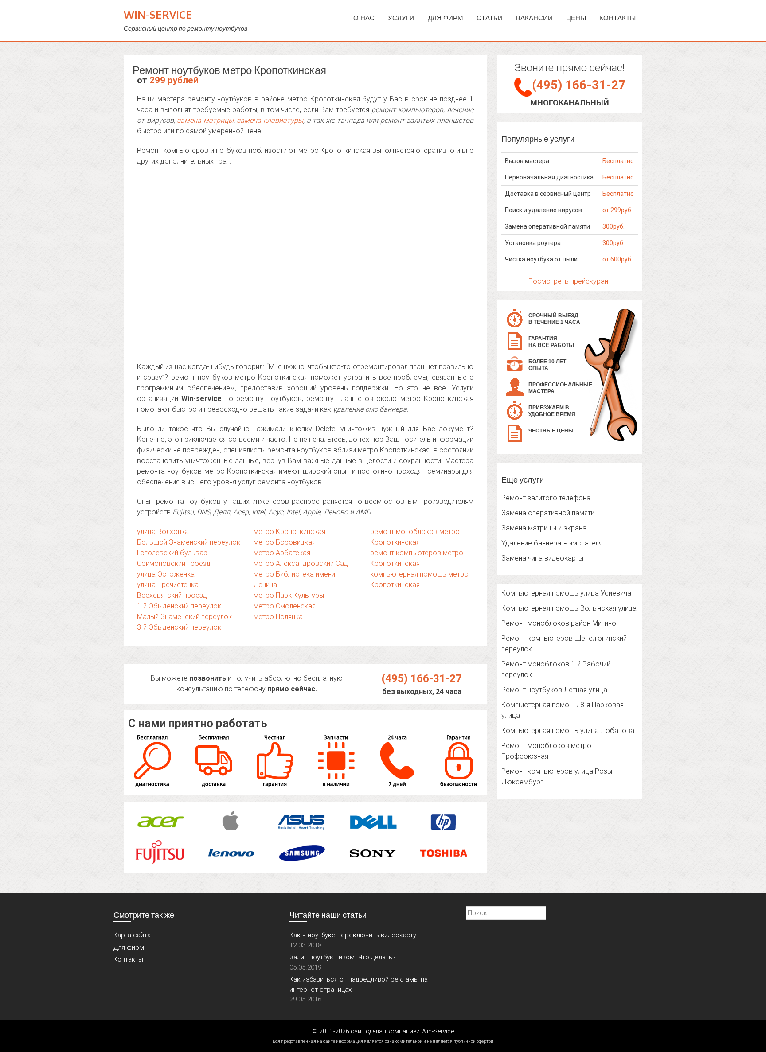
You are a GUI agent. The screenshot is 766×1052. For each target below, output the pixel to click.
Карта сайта (132, 935)
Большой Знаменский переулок (188, 542)
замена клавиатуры (270, 120)
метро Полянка (278, 616)
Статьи (490, 18)
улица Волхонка (163, 531)
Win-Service (158, 14)
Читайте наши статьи (328, 915)
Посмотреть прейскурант (569, 281)
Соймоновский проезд (174, 563)
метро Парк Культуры (289, 595)
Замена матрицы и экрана (543, 528)
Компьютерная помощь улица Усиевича (566, 593)
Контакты (617, 18)
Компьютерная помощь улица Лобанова (567, 730)
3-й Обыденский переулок (179, 627)
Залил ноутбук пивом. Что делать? (342, 957)
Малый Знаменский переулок (184, 616)
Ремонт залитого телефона (545, 498)
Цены (576, 18)
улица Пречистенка (168, 585)
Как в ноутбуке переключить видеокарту (352, 935)
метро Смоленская (285, 606)
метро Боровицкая (285, 542)
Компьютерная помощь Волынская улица (569, 608)
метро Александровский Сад (301, 563)
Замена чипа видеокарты (542, 558)
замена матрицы (205, 120)
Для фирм (128, 947)
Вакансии (534, 18)
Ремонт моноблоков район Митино (558, 623)
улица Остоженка (166, 574)
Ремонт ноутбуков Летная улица (554, 690)
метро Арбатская (282, 553)
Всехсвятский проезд (172, 595)
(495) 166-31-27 (422, 678)
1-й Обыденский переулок (179, 606)
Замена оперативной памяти (547, 513)
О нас (364, 18)
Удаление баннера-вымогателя (551, 543)
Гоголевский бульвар (172, 553)
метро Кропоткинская (289, 531)
